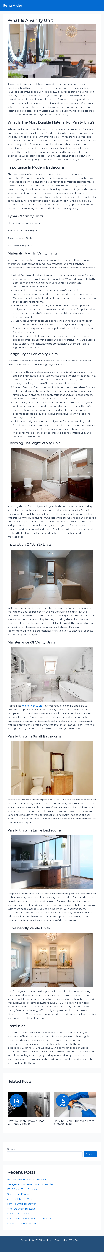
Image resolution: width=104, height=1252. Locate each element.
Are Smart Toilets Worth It (21, 1199)
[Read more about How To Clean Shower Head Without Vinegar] (29, 1104)
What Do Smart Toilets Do (21, 1209)
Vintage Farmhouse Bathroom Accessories (30, 1184)
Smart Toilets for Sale (18, 1213)
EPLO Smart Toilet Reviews (22, 1189)
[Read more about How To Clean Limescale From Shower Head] (75, 1104)
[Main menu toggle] (98, 5)
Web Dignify (76, 1240)
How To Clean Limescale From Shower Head (74, 1122)
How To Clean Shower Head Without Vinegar (26, 1122)
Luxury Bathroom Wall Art (22, 1223)
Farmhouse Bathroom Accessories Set (27, 1179)
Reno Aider (12, 5)
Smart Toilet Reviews (18, 1194)
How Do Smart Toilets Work (22, 1204)
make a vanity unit (32, 705)
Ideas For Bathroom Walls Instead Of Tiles (30, 1218)
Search (11, 1149)
